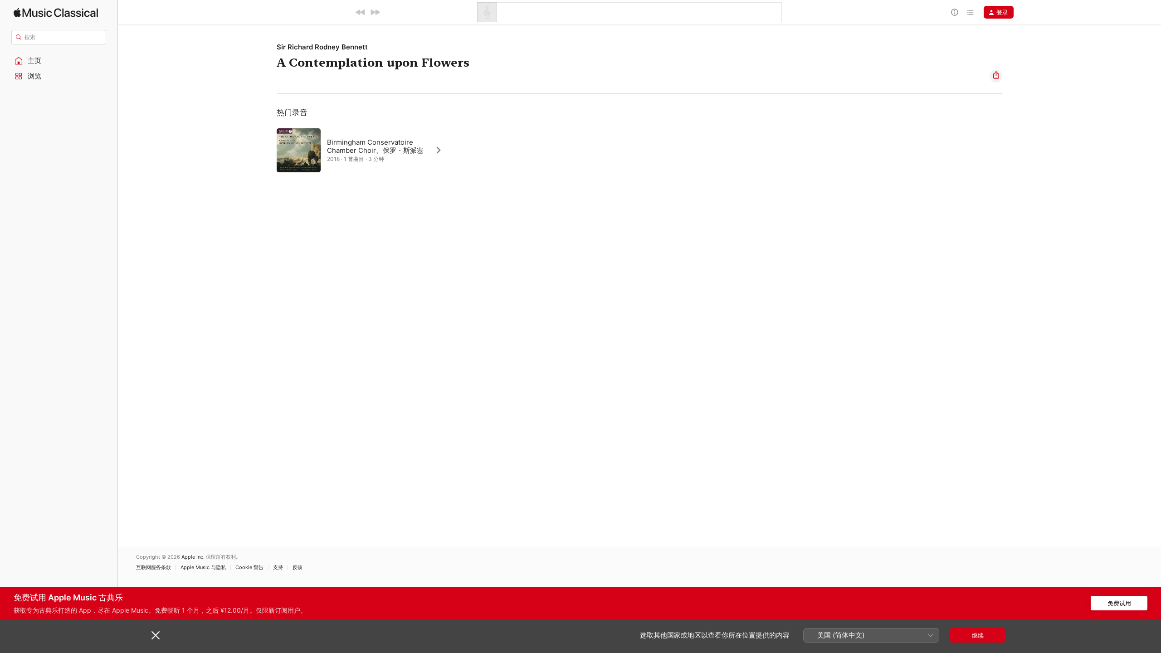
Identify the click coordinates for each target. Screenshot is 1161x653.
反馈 (297, 567)
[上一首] (360, 12)
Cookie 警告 (249, 567)
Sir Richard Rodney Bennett (322, 47)
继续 (978, 635)
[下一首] (375, 12)
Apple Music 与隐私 (203, 567)
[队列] (970, 12)
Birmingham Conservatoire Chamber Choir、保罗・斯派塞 (375, 146)
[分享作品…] (996, 76)
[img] (56, 12)
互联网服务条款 (153, 567)
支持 (278, 567)
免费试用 (1119, 603)
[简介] (954, 12)
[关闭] (155, 635)
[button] (59, 61)
